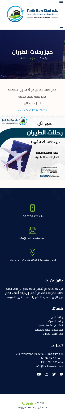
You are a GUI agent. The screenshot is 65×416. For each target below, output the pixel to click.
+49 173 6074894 (52, 358)
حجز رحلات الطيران (53, 334)
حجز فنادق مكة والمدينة (49, 329)
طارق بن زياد (28, 403)
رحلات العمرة (55, 321)
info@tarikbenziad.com (49, 366)
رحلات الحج (57, 317)
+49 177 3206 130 (52, 362)
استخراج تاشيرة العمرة (50, 325)
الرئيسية (44, 58)
